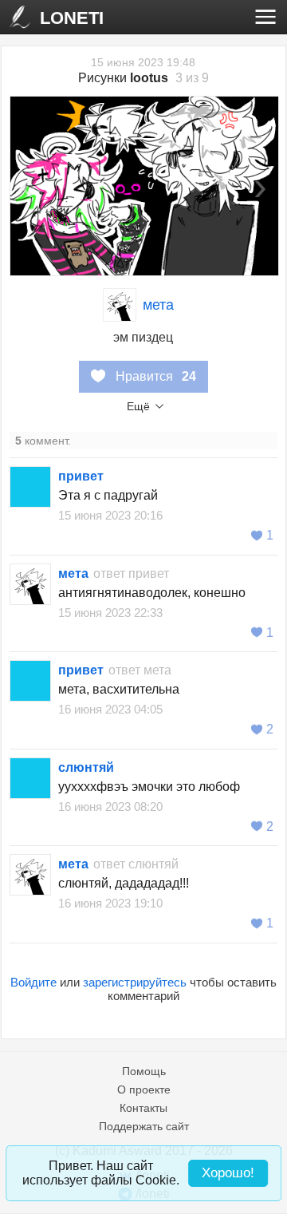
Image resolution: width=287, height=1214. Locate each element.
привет (81, 476)
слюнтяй (86, 767)
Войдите (33, 982)
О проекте (144, 1089)
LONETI (72, 18)
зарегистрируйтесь (135, 982)
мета (158, 305)
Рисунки (123, 78)
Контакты (143, 1107)
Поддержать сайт (144, 1126)
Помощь (144, 1071)
